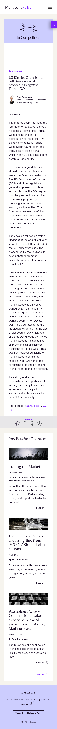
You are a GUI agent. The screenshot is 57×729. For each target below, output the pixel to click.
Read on (40, 508)
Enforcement (15, 71)
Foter (37, 405)
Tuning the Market (24, 467)
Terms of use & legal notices (19, 699)
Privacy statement (42, 699)
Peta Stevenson (20, 477)
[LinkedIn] (32, 703)
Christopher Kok (37, 477)
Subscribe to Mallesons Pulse (28, 713)
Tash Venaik (15, 480)
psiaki (28, 405)
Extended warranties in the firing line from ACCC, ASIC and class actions (28, 542)
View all (40, 674)
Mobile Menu (50, 7)
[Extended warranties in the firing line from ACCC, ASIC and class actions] (28, 524)
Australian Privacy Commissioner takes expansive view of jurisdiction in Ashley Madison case (27, 620)
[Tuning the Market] (28, 454)
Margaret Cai (28, 480)
